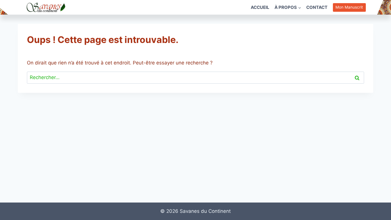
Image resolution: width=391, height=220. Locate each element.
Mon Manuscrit (349, 7)
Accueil (260, 7)
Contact (316, 7)
